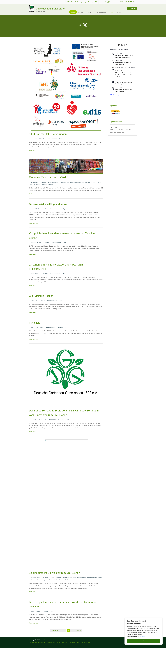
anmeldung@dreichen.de (109, 1)
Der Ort (80, 12)
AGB (77, 642)
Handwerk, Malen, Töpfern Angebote (80, 182)
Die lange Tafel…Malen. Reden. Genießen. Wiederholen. (124, 56)
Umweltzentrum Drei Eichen (51, 8)
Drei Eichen (45, 577)
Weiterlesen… (33, 150)
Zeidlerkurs (68, 580)
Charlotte (41, 138)
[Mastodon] (136, 645)
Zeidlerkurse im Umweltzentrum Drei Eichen (54, 572)
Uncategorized (53, 580)
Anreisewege (51, 642)
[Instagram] (131, 645)
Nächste (78, 630)
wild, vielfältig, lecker (41, 295)
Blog (112, 12)
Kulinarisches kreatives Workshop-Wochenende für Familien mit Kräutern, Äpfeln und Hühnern (124, 74)
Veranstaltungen (101, 12)
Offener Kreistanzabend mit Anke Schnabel (123, 63)
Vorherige (55, 630)
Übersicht (73, 12)
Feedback (72, 642)
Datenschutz (143, 636)
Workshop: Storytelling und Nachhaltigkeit (123, 83)
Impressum (41, 642)
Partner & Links (85, 642)
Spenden (133, 8)
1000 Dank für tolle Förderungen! (48, 134)
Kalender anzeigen (115, 95)
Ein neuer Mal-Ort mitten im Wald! (48, 177)
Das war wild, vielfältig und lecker (48, 204)
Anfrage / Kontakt (61, 642)
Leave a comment (52, 138)
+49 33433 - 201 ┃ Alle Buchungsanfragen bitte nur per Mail (80, 1)
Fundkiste (34, 322)
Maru (41, 327)
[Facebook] (128, 645)
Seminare (38, 184)
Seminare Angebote (47, 184)
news (68, 419)
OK (143, 641)
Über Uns (118, 12)
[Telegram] (133, 645)
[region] (143, 631)
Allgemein (63, 182)
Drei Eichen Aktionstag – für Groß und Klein (123, 90)
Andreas (46, 611)
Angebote (90, 12)
